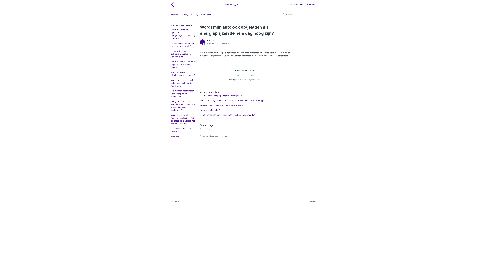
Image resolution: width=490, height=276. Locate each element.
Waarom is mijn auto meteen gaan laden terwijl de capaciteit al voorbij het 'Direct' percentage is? (183, 119)
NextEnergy (175, 15)
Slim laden (207, 15)
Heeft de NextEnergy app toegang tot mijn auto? (182, 44)
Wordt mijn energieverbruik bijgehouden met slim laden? (183, 64)
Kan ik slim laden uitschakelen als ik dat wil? (183, 74)
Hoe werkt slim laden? (210, 110)
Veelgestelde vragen (192, 15)
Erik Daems (212, 40)
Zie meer (175, 136)
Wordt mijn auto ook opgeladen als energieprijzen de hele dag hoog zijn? (183, 34)
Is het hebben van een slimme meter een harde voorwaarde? (227, 115)
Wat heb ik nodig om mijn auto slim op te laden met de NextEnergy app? (232, 100)
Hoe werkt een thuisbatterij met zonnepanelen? (221, 105)
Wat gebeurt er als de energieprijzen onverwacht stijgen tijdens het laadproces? (183, 105)
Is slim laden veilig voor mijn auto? (181, 130)
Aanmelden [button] (311, 4)
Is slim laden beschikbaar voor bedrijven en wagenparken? (182, 94)
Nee (251, 75)
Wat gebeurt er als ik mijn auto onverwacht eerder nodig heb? (182, 83)
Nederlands (312, 201)
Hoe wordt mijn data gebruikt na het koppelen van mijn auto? (182, 54)
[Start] (231, 4)
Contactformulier (297, 4)
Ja (238, 75)
